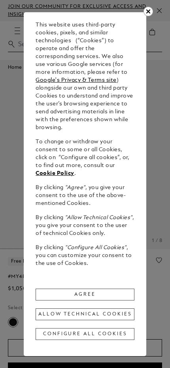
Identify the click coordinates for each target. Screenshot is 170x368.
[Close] (148, 11)
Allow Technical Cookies (85, 314)
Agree (85, 294)
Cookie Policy (55, 173)
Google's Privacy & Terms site (76, 80)
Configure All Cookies (85, 334)
